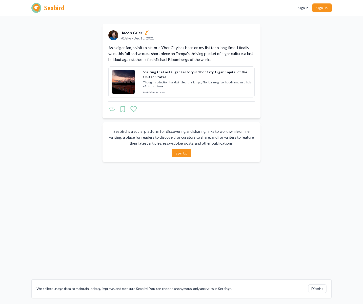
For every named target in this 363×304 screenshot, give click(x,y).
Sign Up (181, 153)
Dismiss (317, 288)
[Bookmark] (122, 109)
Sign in (303, 8)
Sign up (322, 8)
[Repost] (111, 109)
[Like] (133, 109)
